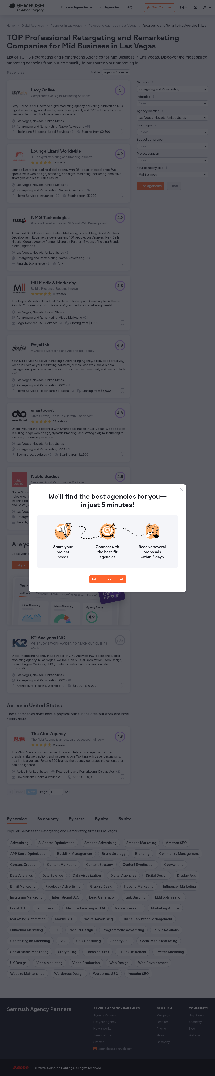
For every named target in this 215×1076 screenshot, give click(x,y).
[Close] (181, 489)
